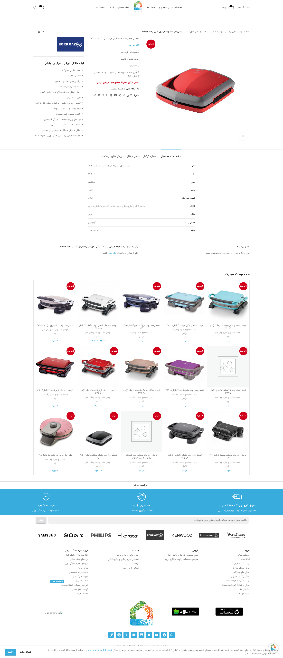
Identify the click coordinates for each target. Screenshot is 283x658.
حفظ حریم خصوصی (78, 572)
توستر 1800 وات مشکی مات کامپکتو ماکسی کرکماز (141, 456)
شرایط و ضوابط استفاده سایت (69, 585)
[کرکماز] (155, 535)
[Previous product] (43, 32)
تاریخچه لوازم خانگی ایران (76, 563)
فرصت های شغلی (80, 589)
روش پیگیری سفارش (240, 576)
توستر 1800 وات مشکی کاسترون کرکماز (185, 456)
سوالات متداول (132, 563)
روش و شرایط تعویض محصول (235, 585)
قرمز (90, 214)
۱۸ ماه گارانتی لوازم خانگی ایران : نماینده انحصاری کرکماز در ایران (116, 206)
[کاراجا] (128, 535)
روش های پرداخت (241, 572)
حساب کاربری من (131, 568)
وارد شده (112, 253)
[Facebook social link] (124, 95)
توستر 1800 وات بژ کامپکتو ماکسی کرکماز (228, 391)
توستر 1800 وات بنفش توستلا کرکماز (185, 390)
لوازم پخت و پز (217, 31)
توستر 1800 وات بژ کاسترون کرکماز (55, 325)
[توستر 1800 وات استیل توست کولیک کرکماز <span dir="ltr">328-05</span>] (98, 302)
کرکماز (90, 190)
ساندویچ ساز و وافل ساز (197, 31)
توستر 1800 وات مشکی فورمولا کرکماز (227, 456)
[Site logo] (138, 7)
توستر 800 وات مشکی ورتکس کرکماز (98, 456)
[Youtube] (157, 635)
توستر (238, 332)
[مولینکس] (236, 535)
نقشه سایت (82, 593)
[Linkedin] (141, 635)
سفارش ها (245, 589)
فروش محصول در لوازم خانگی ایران (181, 559)
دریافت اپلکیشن (80, 576)
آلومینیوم (92, 222)
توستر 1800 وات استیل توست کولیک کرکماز (98, 327)
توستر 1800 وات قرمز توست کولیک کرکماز (98, 391)
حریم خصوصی (92, 650)
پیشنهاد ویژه (244, 555)
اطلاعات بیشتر (25, 652)
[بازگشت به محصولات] (39, 32)
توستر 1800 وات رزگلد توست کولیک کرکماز (141, 391)
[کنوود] (182, 535)
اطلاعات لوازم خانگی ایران (76, 555)
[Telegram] (164, 635)
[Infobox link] (237, 502)
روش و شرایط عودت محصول (236, 580)
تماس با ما (83, 568)
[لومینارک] (209, 535)
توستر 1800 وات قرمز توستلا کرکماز (55, 390)
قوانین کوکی (106, 650)
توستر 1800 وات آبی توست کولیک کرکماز (228, 327)
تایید (10, 652)
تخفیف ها (245, 559)
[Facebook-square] (134, 635)
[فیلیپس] (100, 535)
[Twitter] (149, 635)
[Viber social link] (95, 95)
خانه (248, 31)
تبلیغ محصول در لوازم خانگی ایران (182, 555)
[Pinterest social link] (111, 95)
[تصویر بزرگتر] (243, 136)
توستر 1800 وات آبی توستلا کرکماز (185, 325)
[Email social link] (115, 95)
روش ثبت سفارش (241, 563)
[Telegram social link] (99, 95)
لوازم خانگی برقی (235, 31)
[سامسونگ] (46, 535)
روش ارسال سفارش (241, 568)
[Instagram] (126, 635)
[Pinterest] (119, 635)
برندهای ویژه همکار (79, 559)
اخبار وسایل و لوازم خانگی (127, 555)
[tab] (171, 155)
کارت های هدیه (243, 593)
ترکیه (90, 198)
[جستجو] (35, 7)
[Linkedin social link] (107, 95)
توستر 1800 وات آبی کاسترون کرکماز (141, 327)
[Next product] (35, 32)
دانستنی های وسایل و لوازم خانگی (123, 559)
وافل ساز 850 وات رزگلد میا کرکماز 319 (55, 455)
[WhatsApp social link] (103, 95)
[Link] (111, 635)
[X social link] (120, 95)
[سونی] (73, 535)
